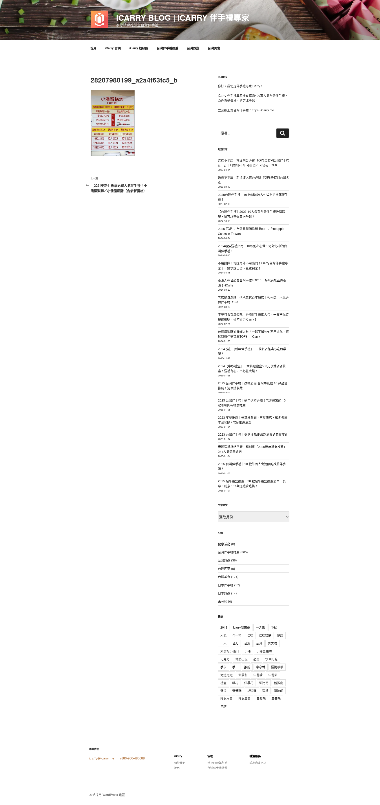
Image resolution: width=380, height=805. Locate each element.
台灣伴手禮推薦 (167, 48)
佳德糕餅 (265, 635)
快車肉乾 (271, 659)
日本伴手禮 (225, 585)
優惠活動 (224, 544)
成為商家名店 (258, 763)
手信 (223, 667)
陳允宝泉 (226, 698)
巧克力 (225, 659)
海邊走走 (226, 675)
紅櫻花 (248, 682)
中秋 (274, 627)
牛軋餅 (273, 675)
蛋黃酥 (236, 690)
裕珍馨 (251, 690)
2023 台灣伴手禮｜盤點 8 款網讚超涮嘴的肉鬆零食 (253, 434)
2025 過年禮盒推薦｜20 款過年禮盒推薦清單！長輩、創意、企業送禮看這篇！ (252, 483)
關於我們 (179, 763)
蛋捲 (223, 690)
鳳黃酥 (276, 698)
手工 (235, 667)
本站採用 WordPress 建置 (107, 794)
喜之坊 (272, 643)
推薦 (247, 667)
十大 (223, 643)
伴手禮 (236, 635)
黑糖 (223, 706)
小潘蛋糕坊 (264, 651)
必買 (256, 659)
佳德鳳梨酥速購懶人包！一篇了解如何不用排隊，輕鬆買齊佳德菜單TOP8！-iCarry (253, 334)
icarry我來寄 (241, 627)
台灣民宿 (224, 568)
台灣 (259, 643)
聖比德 (263, 682)
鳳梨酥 (261, 698)
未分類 (222, 601)
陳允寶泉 (244, 698)
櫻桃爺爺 (277, 667)
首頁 (93, 48)
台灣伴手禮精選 (217, 768)
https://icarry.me (263, 110)
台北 (235, 643)
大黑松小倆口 (229, 651)
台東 (247, 643)
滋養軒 (243, 675)
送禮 (265, 690)
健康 (280, 635)
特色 (177, 768)
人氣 (223, 635)
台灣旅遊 (193, 48)
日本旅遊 (224, 593)
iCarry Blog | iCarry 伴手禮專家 (182, 17)
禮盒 (223, 682)
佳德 (250, 635)
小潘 (248, 651)
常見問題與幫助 (217, 763)
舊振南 (278, 682)
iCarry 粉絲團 (138, 48)
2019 (223, 627)
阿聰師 (278, 690)
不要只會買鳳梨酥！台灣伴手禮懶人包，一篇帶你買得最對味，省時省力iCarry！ (253, 316)
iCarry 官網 (113, 48)
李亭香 (260, 667)
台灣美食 (214, 48)
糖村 (235, 682)
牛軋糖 (258, 675)
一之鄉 (260, 627)
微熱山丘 (241, 659)
